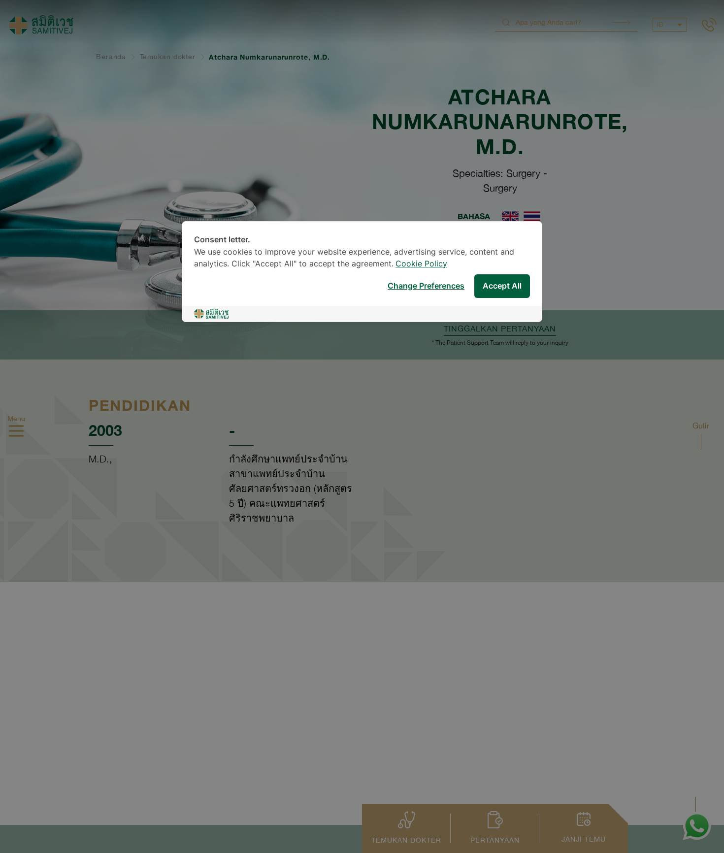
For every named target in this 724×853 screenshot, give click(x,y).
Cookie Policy (421, 264)
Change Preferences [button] (426, 286)
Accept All (502, 286)
